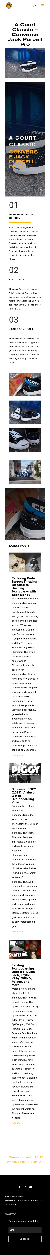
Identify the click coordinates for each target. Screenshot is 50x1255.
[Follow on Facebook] (19, 1187)
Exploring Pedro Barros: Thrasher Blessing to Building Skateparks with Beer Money (25, 586)
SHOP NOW (24, 512)
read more (17, 755)
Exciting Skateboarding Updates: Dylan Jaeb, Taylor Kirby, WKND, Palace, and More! (23, 975)
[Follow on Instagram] (25, 1187)
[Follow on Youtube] (30, 1187)
